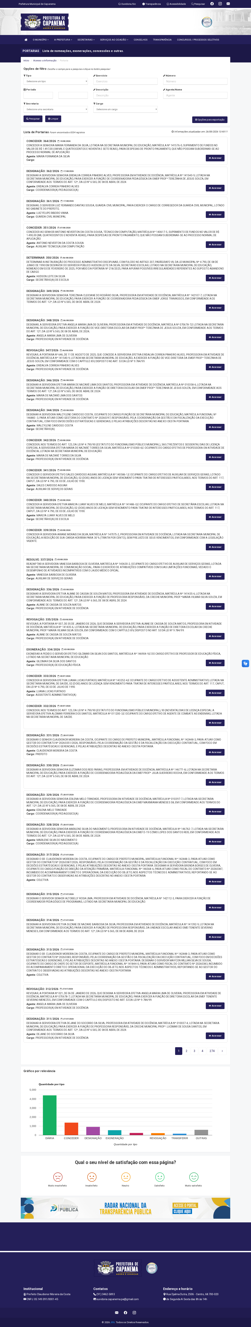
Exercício (101, 75)
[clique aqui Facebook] (125, 1313)
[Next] (222, 1051)
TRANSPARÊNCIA (162, 39)
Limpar (54, 118)
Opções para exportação (211, 119)
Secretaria (32, 103)
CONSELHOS (141, 39)
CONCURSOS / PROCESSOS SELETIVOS (198, 39)
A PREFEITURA (62, 39)
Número (170, 75)
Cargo (99, 103)
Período (31, 89)
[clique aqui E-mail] (117, 1313)
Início (26, 60)
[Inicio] (26, 39)
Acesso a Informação (45, 60)
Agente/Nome (173, 89)
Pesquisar (34, 118)
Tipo (28, 75)
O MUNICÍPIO (40, 39)
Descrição (101, 89)
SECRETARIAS (85, 39)
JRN (112, 1322)
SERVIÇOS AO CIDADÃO (113, 39)
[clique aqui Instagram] (134, 1313)
